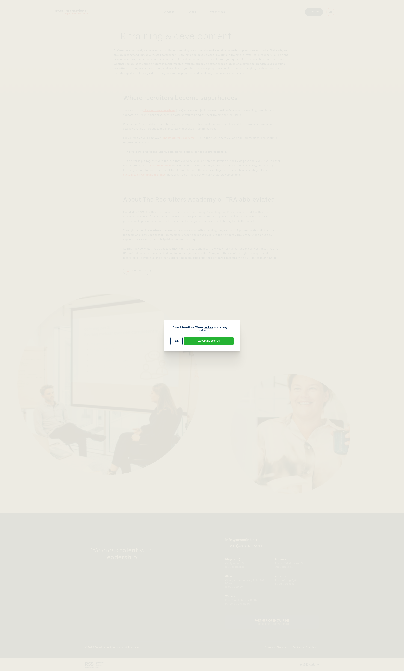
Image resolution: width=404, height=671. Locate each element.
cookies (208, 327)
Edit (176, 341)
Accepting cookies (209, 341)
